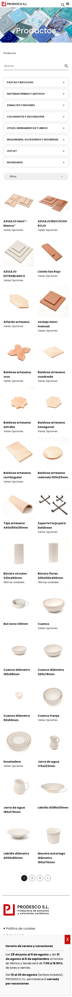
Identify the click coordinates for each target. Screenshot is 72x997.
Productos (9, 53)
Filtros (13, 176)
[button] (67, 3)
